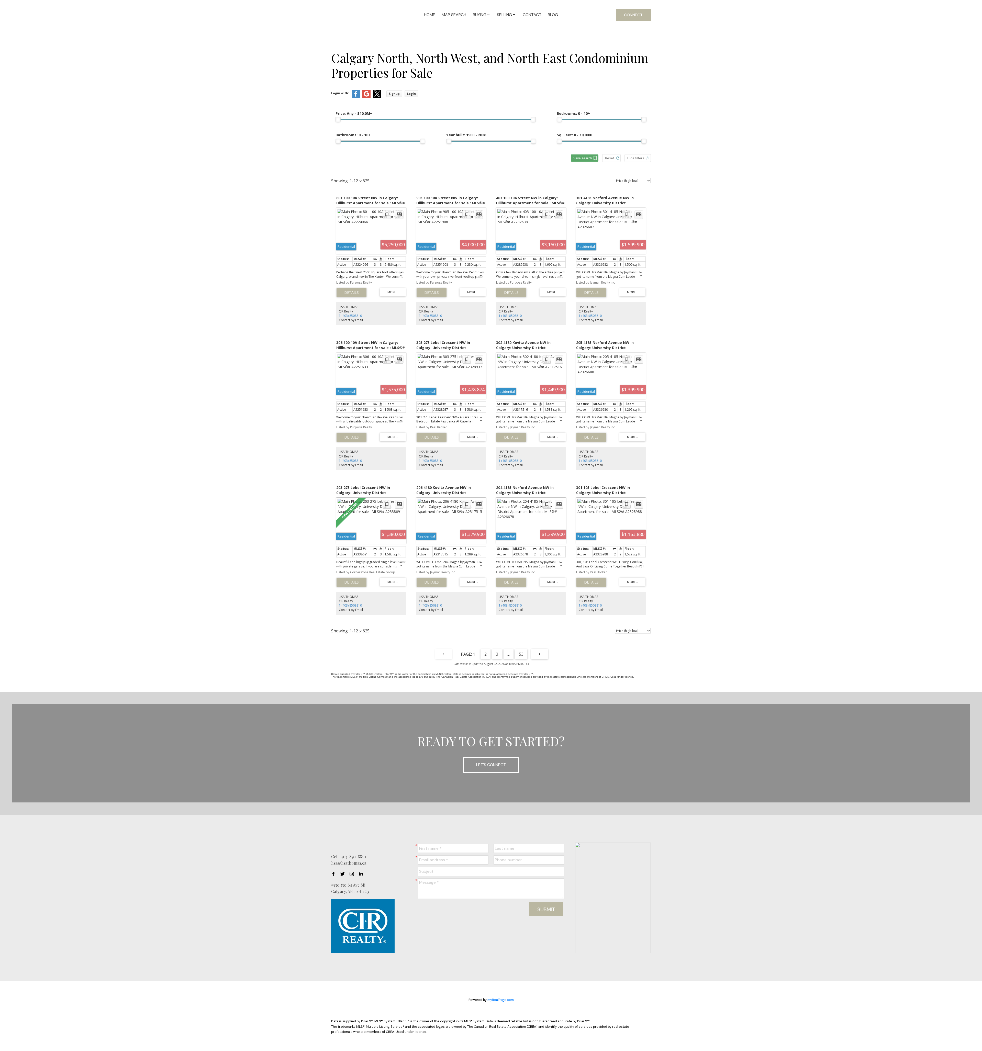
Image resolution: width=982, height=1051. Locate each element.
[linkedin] (362, 874)
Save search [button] (582, 158)
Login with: (340, 93)
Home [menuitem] (429, 14)
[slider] (338, 119)
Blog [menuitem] (553, 14)
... (508, 654)
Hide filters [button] (635, 158)
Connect (633, 15)
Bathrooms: (353, 134)
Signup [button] (394, 94)
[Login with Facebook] (356, 97)
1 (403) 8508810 (350, 316)
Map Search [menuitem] (454, 14)
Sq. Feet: (575, 134)
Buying (479, 14)
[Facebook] (334, 874)
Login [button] (411, 94)
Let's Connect (491, 764)
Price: (354, 113)
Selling (504, 14)
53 (521, 654)
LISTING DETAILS (351, 292)
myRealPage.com (500, 1000)
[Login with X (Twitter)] (377, 97)
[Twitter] (344, 874)
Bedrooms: (573, 113)
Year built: (466, 134)
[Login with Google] (366, 97)
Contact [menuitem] (532, 14)
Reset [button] (609, 158)
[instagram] (353, 874)
